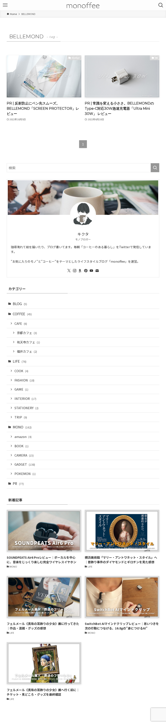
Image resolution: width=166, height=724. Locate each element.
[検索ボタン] (161, 5)
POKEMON (25, 473)
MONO (22, 427)
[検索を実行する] (155, 167)
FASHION (24, 380)
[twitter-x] (69, 271)
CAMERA (24, 455)
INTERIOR (25, 398)
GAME (21, 389)
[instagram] (74, 271)
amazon (23, 436)
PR (18, 483)
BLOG (20, 303)
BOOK (21, 446)
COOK (21, 370)
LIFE (19, 361)
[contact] (97, 271)
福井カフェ (27, 351)
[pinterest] (86, 271)
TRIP (20, 417)
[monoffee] (83, 5)
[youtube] (91, 271)
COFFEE (22, 313)
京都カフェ (27, 332)
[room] (80, 271)
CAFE (20, 323)
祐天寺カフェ (28, 342)
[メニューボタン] (5, 5)
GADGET (24, 464)
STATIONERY (26, 407)
